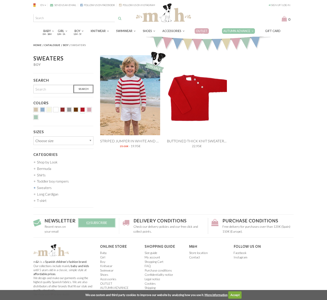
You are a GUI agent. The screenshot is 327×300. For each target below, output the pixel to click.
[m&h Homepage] (163, 12)
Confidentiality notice (159, 274)
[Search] (119, 18)
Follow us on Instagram (138, 5)
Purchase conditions (250, 221)
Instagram (240, 257)
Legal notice (152, 279)
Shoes (148, 31)
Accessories (172, 31)
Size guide (151, 253)
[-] (35, 110)
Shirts (41, 175)
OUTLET (201, 32)
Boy (78, 32)
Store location (198, 253)
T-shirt (41, 200)
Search (84, 89)
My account (152, 257)
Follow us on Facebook (99, 5)
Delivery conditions (159, 221)
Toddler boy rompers (53, 181)
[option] (130, 95)
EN (42, 5)
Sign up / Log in (280, 5)
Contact (194, 257)
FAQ (148, 266)
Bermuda (44, 168)
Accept (235, 295)
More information (216, 295)
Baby (47, 32)
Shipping (150, 288)
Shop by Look (47, 162)
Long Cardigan (47, 194)
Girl (61, 32)
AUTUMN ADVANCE (237, 31)
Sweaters (44, 187)
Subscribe (98, 223)
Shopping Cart (154, 262)
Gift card (273, 31)
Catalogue (52, 45)
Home (37, 45)
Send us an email (65, 5)
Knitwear (99, 31)
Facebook (240, 253)
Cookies (150, 283)
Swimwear (125, 31)
